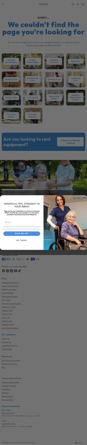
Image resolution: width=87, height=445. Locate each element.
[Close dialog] (84, 197)
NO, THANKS (21, 240)
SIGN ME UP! (21, 234)
